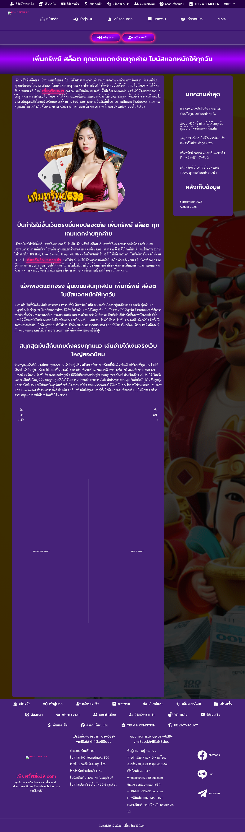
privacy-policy (186, 725)
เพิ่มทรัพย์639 (53, 91)
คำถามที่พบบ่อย (174, 4)
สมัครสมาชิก (123, 19)
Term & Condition (206, 4)
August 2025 (188, 206)
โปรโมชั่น (226, 704)
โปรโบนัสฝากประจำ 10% (86, 771)
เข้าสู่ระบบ (86, 19)
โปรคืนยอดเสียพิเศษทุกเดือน (88, 764)
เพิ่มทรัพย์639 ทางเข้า (43, 260)
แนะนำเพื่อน (147, 4)
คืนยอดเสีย (95, 4)
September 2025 (191, 201)
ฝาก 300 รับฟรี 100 (82, 751)
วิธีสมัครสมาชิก (25, 4)
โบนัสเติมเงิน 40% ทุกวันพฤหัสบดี (91, 777)
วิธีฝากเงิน (50, 4)
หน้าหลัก (52, 19)
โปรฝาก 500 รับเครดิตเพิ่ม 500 (89, 757)
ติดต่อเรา (37, 714)
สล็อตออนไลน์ (191, 704)
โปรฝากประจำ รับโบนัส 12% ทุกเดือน (93, 784)
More (227, 4)
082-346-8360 (153, 798)
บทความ (160, 19)
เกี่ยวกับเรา (195, 19)
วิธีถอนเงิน (73, 4)
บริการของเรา (121, 4)
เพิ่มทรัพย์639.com (36, 776)
